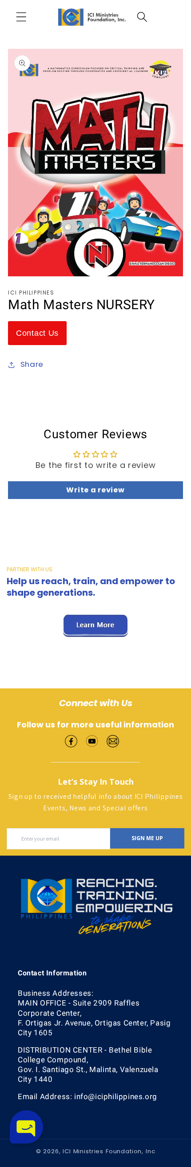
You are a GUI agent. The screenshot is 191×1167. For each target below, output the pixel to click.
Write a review (95, 490)
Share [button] (32, 364)
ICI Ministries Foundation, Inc (109, 1151)
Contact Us (37, 333)
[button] (21, 17)
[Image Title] (71, 740)
